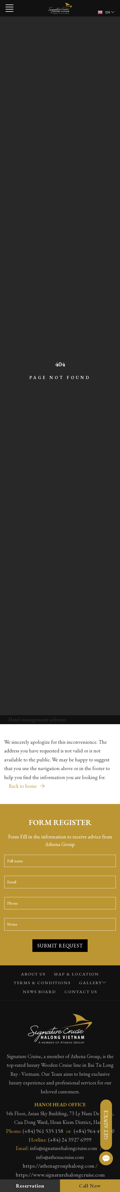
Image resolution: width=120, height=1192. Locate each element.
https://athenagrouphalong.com (58, 1165)
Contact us (80, 991)
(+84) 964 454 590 (94, 1131)
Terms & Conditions (42, 982)
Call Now (90, 1185)
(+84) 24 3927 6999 (70, 1139)
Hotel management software (37, 719)
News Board (39, 991)
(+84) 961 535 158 (43, 1131)
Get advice (106, 1124)
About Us (33, 974)
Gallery (90, 982)
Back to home (23, 786)
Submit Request (60, 945)
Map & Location (76, 974)
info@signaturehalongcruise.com (63, 1148)
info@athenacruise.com (60, 1157)
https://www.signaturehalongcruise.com (60, 1174)
